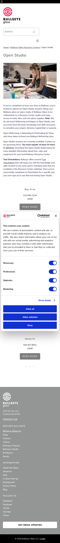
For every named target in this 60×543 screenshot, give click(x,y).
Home (6, 47)
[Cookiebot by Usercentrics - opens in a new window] (38, 216)
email (30, 198)
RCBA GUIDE (30, 207)
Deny (30, 325)
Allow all (30, 309)
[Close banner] (56, 216)
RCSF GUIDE (30, 356)
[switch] (53, 271)
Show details (44, 300)
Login (42, 538)
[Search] (34, 31)
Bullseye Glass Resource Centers (25, 47)
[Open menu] (1, 1)
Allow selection (30, 317)
